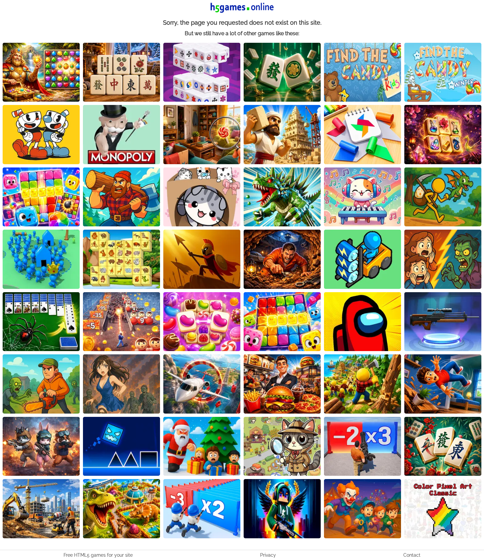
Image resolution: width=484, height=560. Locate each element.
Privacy (268, 555)
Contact (411, 555)
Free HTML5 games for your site (98, 555)
